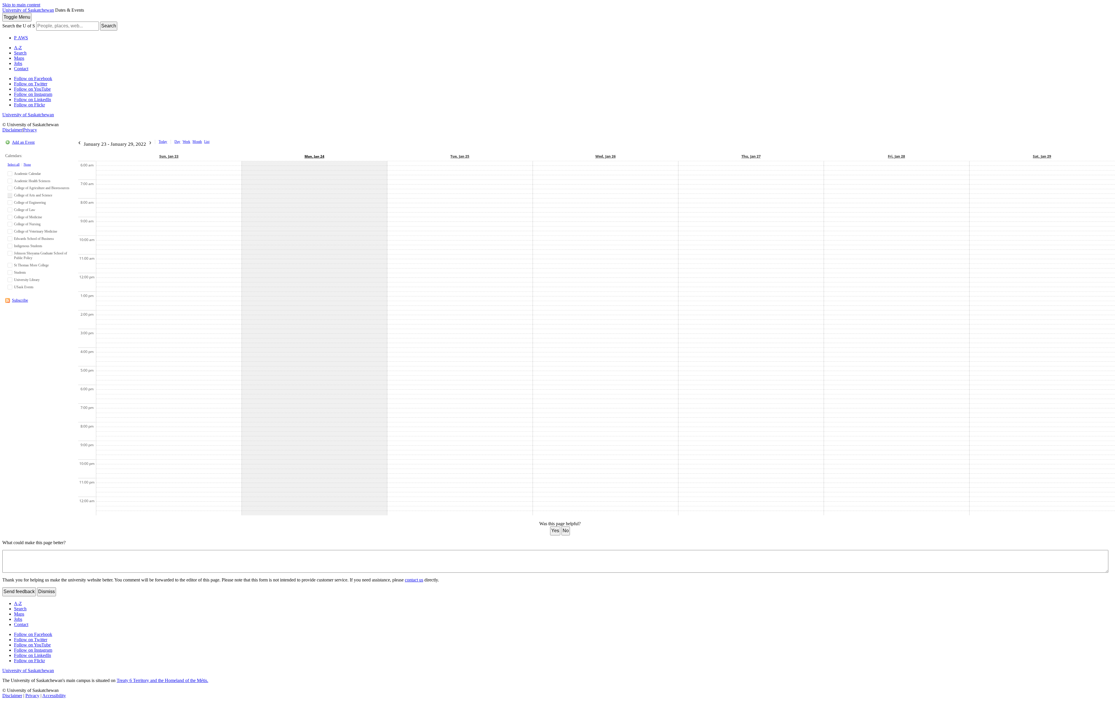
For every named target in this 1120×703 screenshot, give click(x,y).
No (566, 530)
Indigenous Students (28, 246)
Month (197, 141)
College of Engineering (30, 203)
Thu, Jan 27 (751, 156)
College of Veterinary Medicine (35, 231)
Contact (21, 68)
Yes (555, 530)
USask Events (24, 287)
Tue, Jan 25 (459, 156)
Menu (17, 17)
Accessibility (54, 695)
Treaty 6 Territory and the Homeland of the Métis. (162, 680)
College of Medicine (28, 217)
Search (108, 25)
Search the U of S (18, 25)
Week (186, 141)
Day (177, 141)
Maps (19, 58)
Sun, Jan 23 (168, 156)
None (27, 164)
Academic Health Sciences (32, 181)
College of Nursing (27, 224)
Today (163, 141)
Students (20, 272)
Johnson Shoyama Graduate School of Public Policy (40, 255)
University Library (27, 280)
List (206, 141)
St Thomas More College (31, 265)
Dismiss (46, 591)
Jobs (18, 63)
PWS (21, 37)
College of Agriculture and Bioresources (41, 188)
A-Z (18, 47)
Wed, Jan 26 (605, 156)
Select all (14, 164)
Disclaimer (12, 129)
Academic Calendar (27, 174)
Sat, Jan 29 (1042, 156)
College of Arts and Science (33, 195)
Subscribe (20, 300)
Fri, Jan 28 (896, 156)
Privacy (30, 129)
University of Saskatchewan (28, 10)
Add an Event (23, 142)
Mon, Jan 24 (314, 156)
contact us (414, 579)
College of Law (24, 210)
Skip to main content (21, 4)
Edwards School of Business (34, 239)
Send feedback (19, 591)
